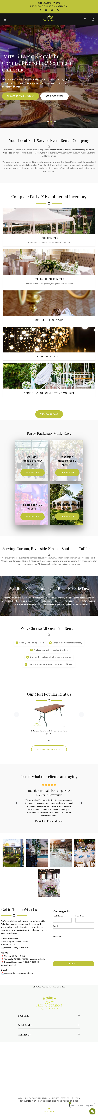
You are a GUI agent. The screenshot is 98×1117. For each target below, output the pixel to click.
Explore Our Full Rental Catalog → (49, 6)
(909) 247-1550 (29, 959)
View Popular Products (49, 749)
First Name (58, 913)
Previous (16, 714)
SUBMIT (73, 960)
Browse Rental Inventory (20, 96)
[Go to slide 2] (51, 121)
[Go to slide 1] (48, 121)
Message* (57, 933)
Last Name (80, 913)
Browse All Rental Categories (49, 984)
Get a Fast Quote (54, 96)
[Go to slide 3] (55, 121)
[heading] (73, 908)
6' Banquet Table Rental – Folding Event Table (49, 731)
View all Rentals (49, 414)
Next (81, 714)
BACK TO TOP (49, 1108)
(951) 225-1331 (20, 956)
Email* (56, 923)
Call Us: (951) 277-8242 (49, 3)
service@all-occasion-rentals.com (19, 970)
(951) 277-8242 (18, 952)
